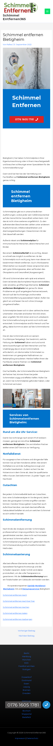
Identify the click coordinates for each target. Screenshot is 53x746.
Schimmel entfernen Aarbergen (17, 619)
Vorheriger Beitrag (26, 631)
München (26, 660)
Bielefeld (26, 717)
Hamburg (26, 656)
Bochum (27, 711)
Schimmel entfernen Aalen (15, 613)
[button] (46, 705)
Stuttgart (26, 669)
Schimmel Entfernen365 (14, 17)
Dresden (26, 693)
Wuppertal (27, 714)
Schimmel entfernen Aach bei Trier (19, 601)
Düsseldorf (27, 677)
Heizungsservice (31, 589)
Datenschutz (32, 738)
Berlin (26, 653)
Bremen (26, 690)
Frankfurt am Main (27, 666)
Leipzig (26, 687)
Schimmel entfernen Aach (15, 595)
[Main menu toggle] (47, 11)
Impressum (20, 738)
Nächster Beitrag (26, 636)
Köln (26, 663)
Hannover (26, 701)
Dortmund (26, 680)
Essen (26, 684)
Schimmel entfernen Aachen (16, 607)
